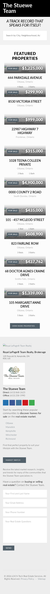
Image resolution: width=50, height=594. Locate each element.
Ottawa (9, 423)
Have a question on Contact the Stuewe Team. (23, 483)
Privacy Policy (27, 579)
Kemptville (11, 431)
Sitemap (42, 579)
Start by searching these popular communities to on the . (22, 413)
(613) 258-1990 (17, 395)
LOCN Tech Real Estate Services (27, 576)
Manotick (10, 427)
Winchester (11, 435)
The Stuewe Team (17, 8)
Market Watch (13, 460)
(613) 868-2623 (17, 392)
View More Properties (23, 326)
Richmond (11, 439)
